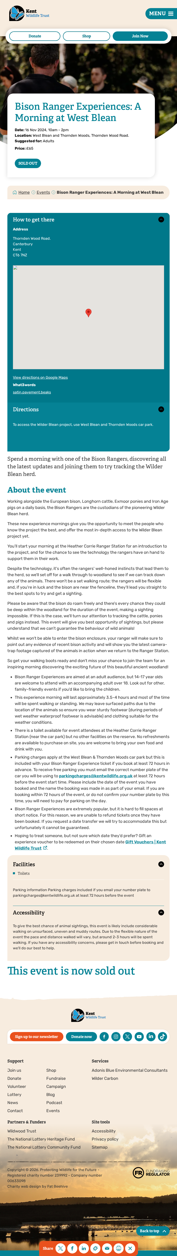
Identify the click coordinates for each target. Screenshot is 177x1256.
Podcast (54, 1102)
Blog (50, 1094)
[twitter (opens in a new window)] (127, 1036)
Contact (15, 1110)
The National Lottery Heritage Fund (41, 1139)
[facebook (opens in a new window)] (104, 1036)
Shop (86, 36)
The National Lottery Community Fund (44, 1147)
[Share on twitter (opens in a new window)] (61, 1248)
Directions (26, 409)
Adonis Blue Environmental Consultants (130, 1070)
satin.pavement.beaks (32, 392)
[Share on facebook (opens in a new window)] (72, 1248)
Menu (157, 13)
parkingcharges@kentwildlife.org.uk (96, 775)
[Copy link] (95, 1248)
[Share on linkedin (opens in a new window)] (84, 1248)
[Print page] (119, 1248)
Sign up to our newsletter (36, 1036)
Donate (35, 36)
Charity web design (24, 1186)
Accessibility (29, 913)
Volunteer (16, 1086)
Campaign (56, 1086)
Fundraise (56, 1078)
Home (24, 192)
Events (43, 192)
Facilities (24, 864)
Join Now (140, 36)
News (12, 1102)
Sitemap (100, 1147)
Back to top (149, 1231)
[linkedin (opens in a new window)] (151, 1036)
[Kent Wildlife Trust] (24, 21)
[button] (88, 313)
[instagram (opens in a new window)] (116, 1036)
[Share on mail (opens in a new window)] (107, 1248)
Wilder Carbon (105, 1078)
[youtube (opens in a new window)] (139, 1036)
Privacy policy (105, 1139)
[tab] (24, 192)
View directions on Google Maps (40, 377)
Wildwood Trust (21, 1131)
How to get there (33, 220)
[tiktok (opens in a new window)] (162, 1036)
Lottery (14, 1094)
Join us (14, 1070)
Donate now (81, 1036)
